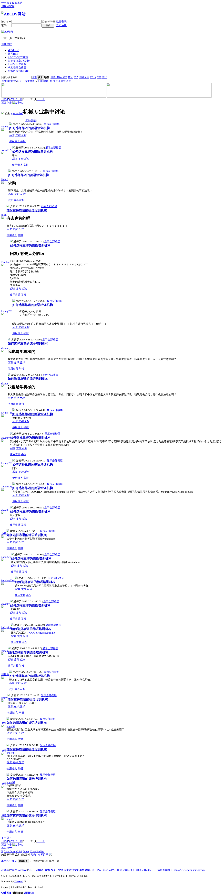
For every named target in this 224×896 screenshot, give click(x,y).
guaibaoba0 (17, 113)
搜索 (34, 77)
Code (33, 851)
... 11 (19, 99)
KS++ (93, 77)
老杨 (59, 77)
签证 (70, 77)
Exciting (5, 262)
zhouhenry (6, 486)
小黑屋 (5, 870)
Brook (4, 651)
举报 (23, 141)
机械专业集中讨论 (60, 81)
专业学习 (30, 81)
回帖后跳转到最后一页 (46, 861)
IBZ (76, 77)
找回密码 (61, 21)
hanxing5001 (8, 580)
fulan (4, 214)
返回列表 (6, 102)
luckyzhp (6, 627)
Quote (26, 851)
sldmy (4, 697)
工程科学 (42, 81)
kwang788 (6, 311)
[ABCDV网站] (13, 14)
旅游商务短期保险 (18, 71)
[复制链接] (30, 120)
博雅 (4, 722)
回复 (11, 135)
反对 (23, 135)
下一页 (41, 99)
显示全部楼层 (52, 124)
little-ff (4, 179)
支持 (18, 135)
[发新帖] (17, 102)
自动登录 (50, 21)
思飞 (104, 77)
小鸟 (4, 533)
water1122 (6, 150)
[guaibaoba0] (2, 113)
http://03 (11, 752)
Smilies (40, 851)
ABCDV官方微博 (18, 57)
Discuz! (18, 881)
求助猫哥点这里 (17, 67)
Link (19, 851)
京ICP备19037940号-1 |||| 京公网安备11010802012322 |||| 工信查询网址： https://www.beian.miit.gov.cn (148, 870)
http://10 (11, 819)
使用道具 (14, 141)
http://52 (11, 726)
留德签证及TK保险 (19, 60)
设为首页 (6, 2)
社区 (13, 53)
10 (15, 99)
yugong (5, 126)
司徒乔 (5, 674)
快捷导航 (6, 44)
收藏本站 (17, 2)
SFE (99, 77)
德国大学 (84, 77)
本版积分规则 (9, 861)
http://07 (11, 782)
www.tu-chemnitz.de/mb (42, 632)
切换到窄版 (7, 6)
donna (4, 348)
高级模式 (6, 848)
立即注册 (61, 25)
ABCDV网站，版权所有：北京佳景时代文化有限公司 (59, 870)
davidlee (5, 438)
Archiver (22, 870)
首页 (13, 50)
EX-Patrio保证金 (17, 64)
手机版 (14, 870)
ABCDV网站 (8, 81)
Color (7, 851)
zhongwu (6, 557)
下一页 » (6, 837)
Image (13, 851)
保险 (53, 77)
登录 (33, 854)
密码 (4, 25)
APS (64, 77)
